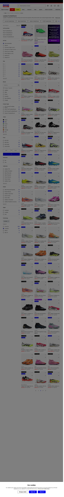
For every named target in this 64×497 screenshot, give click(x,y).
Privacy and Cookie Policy (43, 488)
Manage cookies (22, 491)
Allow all (42, 491)
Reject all (33, 491)
